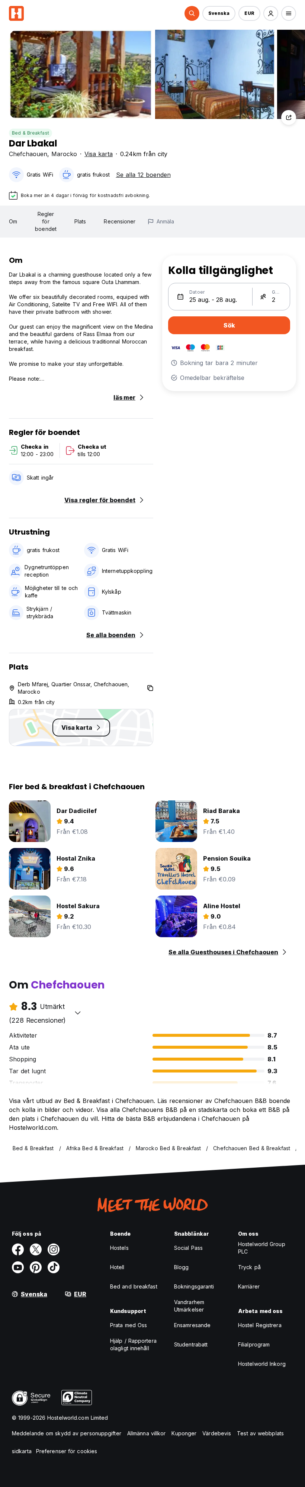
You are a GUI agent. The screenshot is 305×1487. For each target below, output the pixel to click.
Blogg (181, 1267)
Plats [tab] (80, 221)
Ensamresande (192, 1325)
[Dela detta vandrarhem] (288, 117)
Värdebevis (216, 1433)
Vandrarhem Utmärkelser (189, 1306)
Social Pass (188, 1248)
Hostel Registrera (260, 1325)
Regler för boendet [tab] (46, 221)
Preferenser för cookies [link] (66, 1451)
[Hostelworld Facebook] (18, 1249)
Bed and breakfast (133, 1286)
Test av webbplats (260, 1433)
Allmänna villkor (146, 1433)
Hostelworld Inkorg (262, 1364)
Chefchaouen (28, 154)
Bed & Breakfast (30, 133)
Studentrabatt (191, 1344)
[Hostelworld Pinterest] (36, 1267)
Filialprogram (254, 1344)
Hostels (119, 1248)
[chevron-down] (78, 1013)
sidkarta (22, 1451)
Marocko (64, 154)
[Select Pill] (191, 13)
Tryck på (249, 1267)
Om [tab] (13, 221)
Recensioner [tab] (119, 221)
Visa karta (98, 154)
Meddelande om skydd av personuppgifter (66, 1433)
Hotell (117, 1267)
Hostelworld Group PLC (261, 1248)
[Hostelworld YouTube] (18, 1267)
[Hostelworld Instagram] (54, 1249)
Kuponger (183, 1433)
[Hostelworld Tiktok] (54, 1267)
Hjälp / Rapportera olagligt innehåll (133, 1344)
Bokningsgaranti (194, 1286)
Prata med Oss (128, 1325)
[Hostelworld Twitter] (36, 1249)
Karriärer (249, 1286)
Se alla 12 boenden (143, 174)
